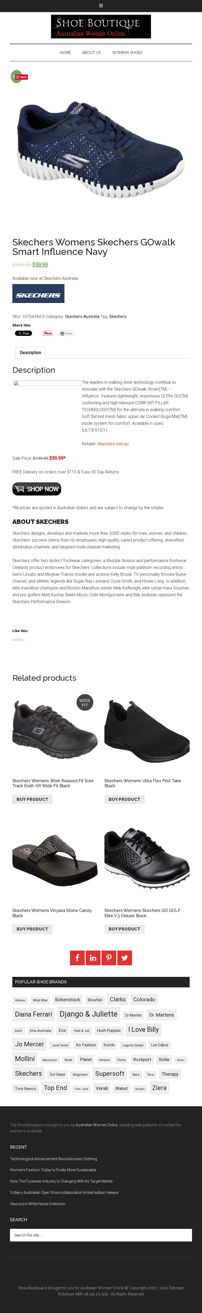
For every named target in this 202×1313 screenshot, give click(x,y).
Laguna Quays (133, 1045)
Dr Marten (133, 1015)
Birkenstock (67, 999)
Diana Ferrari (33, 1014)
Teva (150, 1075)
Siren (180, 1060)
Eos (62, 1030)
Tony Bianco (25, 1089)
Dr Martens (161, 1015)
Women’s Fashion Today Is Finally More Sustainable (53, 1170)
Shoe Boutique (101, 26)
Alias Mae (40, 1000)
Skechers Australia (82, 316)
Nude (68, 1060)
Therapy (170, 1074)
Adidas (20, 1000)
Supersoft (109, 1073)
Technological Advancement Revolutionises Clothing (53, 1159)
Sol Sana (57, 1074)
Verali (102, 1088)
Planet (86, 1059)
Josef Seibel (60, 1045)
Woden (140, 1089)
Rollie (164, 1059)
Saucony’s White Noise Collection (37, 1204)
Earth (18, 1031)
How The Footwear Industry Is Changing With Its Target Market (61, 1181)
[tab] (30, 352)
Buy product (32, 799)
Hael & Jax (81, 1031)
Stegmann (80, 1075)
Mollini (25, 1059)
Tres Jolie (81, 1089)
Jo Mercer (29, 1044)
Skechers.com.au (113, 443)
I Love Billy (143, 1029)
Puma (121, 1060)
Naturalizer (49, 1060)
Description (30, 352)
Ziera (159, 1088)
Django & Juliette (89, 1013)
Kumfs (109, 1045)
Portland (104, 1060)
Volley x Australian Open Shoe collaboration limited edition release (64, 1192)
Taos (135, 1075)
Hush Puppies (109, 1030)
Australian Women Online (97, 1125)
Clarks (118, 999)
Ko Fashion (86, 1045)
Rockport (142, 1059)
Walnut (121, 1088)
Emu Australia (40, 1031)
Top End (55, 1088)
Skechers (118, 316)
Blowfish (95, 1000)
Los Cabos (159, 1045)
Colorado (144, 999)
